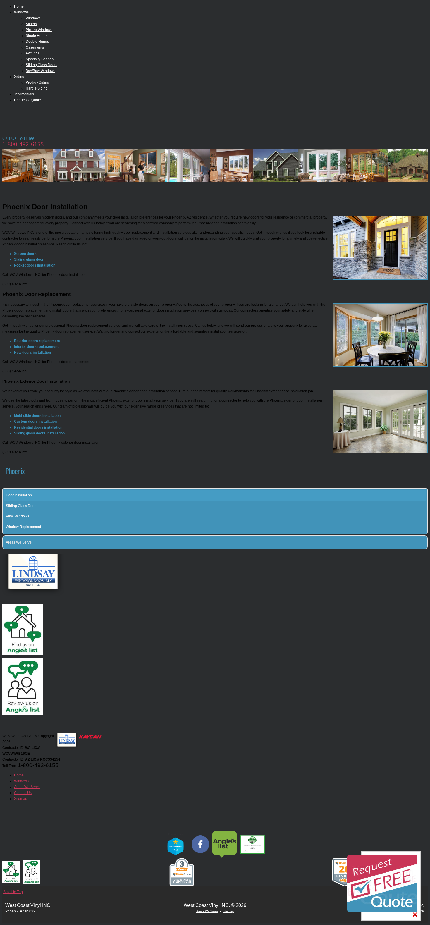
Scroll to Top (13, 892)
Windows (33, 18)
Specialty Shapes (40, 59)
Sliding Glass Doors (41, 65)
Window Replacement (23, 527)
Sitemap (228, 911)
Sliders (31, 24)
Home (19, 6)
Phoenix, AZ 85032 (20, 911)
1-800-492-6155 (23, 144)
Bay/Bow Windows (40, 71)
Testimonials (24, 94)
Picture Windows (39, 30)
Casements (35, 47)
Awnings (32, 53)
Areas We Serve (19, 542)
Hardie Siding (37, 88)
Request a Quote (27, 100)
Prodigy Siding (37, 82)
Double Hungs (37, 41)
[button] (424, 542)
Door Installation (19, 495)
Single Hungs (36, 36)
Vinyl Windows (17, 516)
